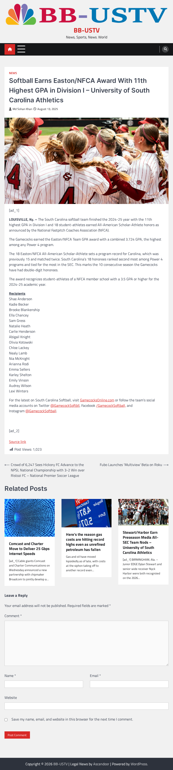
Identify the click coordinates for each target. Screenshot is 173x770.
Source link (17, 441)
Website (11, 697)
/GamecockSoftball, (111, 405)
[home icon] (10, 49)
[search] (165, 49)
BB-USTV (87, 30)
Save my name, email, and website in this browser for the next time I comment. (72, 719)
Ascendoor (101, 764)
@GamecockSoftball (40, 411)
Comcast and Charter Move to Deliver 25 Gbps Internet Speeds (29, 548)
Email (95, 675)
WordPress (139, 764)
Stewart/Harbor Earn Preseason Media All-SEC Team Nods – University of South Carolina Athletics (140, 542)
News (13, 73)
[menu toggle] (21, 49)
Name (10, 675)
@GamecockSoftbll (65, 405)
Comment (13, 615)
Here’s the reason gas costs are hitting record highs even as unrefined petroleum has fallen (85, 542)
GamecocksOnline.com (97, 400)
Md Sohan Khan (22, 109)
